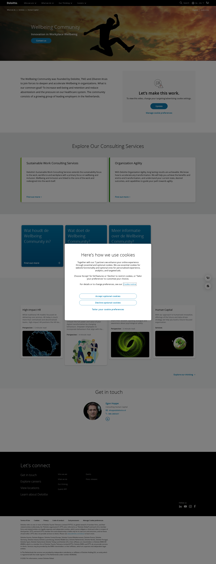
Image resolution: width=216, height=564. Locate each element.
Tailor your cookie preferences (108, 309)
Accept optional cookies (108, 296)
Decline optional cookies (108, 302)
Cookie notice (129, 284)
